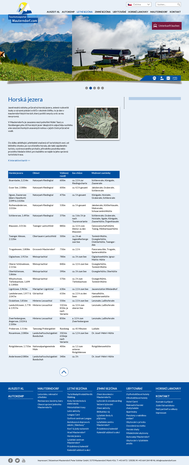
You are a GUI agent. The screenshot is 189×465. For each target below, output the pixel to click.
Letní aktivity (73, 411)
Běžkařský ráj (103, 411)
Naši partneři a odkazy (166, 409)
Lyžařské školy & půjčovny (105, 417)
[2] (90, 88)
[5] (102, 88)
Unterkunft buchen (169, 25)
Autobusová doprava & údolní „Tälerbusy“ (78, 423)
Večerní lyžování (105, 404)
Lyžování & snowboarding (109, 400)
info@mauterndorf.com (166, 460)
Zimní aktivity (103, 408)
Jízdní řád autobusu (165, 405)
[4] (98, 88)
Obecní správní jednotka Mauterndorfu (49, 406)
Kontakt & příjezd (164, 401)
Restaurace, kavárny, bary (50, 400)
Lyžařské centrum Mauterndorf (75, 441)
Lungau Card (174, 78)
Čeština (137, 4)
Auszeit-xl (53, 11)
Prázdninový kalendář (77, 446)
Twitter (17, 460)
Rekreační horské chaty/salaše (134, 406)
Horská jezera (74, 436)
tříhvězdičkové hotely (137, 398)
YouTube (23, 460)
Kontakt (175, 11)
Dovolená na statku (135, 425)
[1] (86, 88)
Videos (168, 78)
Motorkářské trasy (76, 407)
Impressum (161, 412)
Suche (178, 4)
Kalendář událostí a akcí (78, 450)
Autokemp (68, 11)
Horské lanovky (138, 11)
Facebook (10, 460)
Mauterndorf (159, 11)
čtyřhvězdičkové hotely (137, 394)
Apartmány (131, 411)
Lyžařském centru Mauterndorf (105, 423)
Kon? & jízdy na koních (78, 428)
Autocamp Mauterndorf (137, 436)
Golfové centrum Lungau (79, 418)
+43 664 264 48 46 (146, 460)
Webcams (155, 78)
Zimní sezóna (103, 11)
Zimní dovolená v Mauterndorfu (105, 395)
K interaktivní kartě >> (19, 160)
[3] (94, 88)
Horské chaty (132, 429)
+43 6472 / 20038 (127, 460)
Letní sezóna (85, 11)
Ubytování (119, 11)
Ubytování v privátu (136, 422)
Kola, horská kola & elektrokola (76, 402)
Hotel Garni (132, 401)
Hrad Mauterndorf (76, 432)
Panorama (162, 78)
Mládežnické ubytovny (137, 433)
